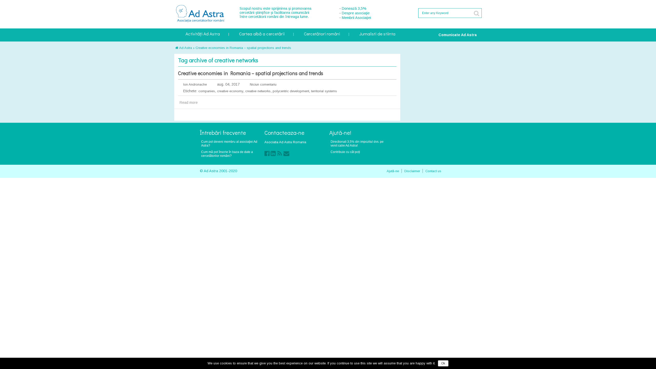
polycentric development (291, 91)
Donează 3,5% (354, 8)
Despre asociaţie (356, 13)
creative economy (230, 91)
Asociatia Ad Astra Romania (285, 142)
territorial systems (324, 91)
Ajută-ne (393, 171)
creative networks (258, 91)
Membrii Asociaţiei (356, 18)
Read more (189, 102)
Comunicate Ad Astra (457, 35)
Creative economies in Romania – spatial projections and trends (243, 48)
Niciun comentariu (263, 84)
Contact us (433, 171)
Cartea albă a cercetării (262, 34)
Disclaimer (412, 171)
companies (206, 91)
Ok (443, 363)
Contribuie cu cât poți (345, 151)
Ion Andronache (195, 84)
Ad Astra (185, 48)
